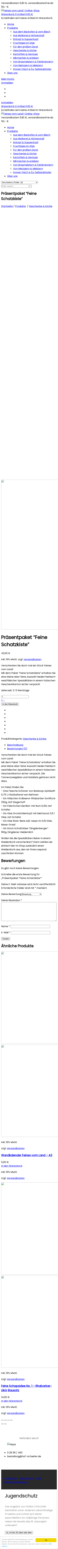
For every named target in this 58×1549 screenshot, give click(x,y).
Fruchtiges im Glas (24, 43)
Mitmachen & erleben (26, 58)
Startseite (7, 206)
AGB (38, 1478)
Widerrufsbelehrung (16, 1482)
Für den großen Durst (25, 46)
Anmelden (7, 102)
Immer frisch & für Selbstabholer (32, 69)
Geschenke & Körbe (25, 50)
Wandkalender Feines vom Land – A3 (26, 1155)
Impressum (10, 1478)
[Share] (5, 1420)
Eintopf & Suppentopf (25, 39)
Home (10, 24)
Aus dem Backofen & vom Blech (31, 31)
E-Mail (5, 932)
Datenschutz (26, 1478)
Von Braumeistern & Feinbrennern (33, 61)
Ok (46, 1540)
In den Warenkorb (10, 704)
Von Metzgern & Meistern (28, 65)
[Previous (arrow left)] (2, 1423)
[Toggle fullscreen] (8, 1420)
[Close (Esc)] (2, 1420)
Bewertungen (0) (17, 748)
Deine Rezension (11, 900)
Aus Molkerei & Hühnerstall (28, 35)
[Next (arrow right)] (5, 1423)
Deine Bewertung (11, 894)
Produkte (12, 28)
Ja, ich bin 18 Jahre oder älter (19, 1532)
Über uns (12, 73)
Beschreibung (15, 745)
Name (5, 926)
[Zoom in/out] (11, 1420)
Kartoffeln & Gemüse (25, 54)
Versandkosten (32, 659)
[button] (17, 14)
